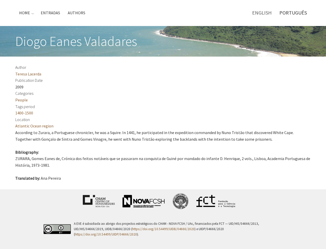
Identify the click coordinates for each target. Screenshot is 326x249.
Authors (76, 12)
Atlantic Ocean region (34, 125)
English (262, 12)
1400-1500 (24, 112)
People (21, 99)
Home (24, 12)
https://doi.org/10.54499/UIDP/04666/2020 (106, 234)
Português (293, 12)
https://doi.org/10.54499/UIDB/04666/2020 (163, 229)
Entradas (50, 12)
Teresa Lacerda (28, 73)
